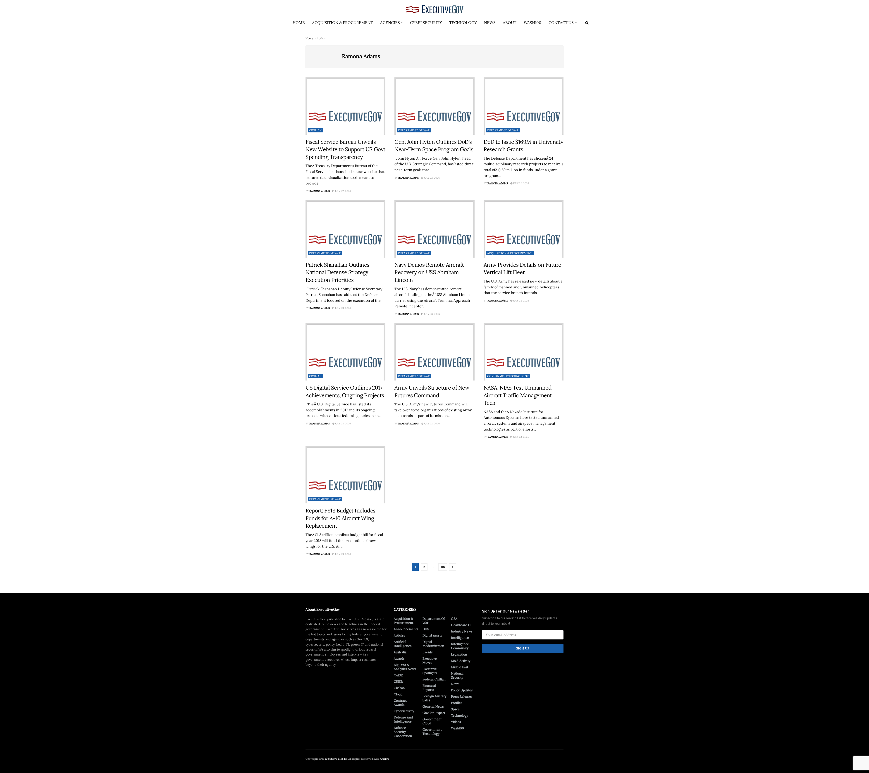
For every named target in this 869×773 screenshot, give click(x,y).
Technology (463, 22)
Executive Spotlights (430, 671)
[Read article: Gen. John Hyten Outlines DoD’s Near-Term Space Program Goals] (434, 106)
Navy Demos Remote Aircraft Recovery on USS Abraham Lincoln (429, 272)
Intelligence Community (460, 646)
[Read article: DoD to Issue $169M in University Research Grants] (523, 106)
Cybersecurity (426, 22)
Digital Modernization (433, 644)
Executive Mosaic (336, 758)
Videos (456, 722)
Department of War (414, 130)
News (490, 22)
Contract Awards (400, 703)
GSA (454, 619)
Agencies (390, 22)
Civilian (315, 130)
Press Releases (461, 696)
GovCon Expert (434, 713)
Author (321, 38)
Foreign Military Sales (434, 698)
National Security (457, 675)
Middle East (459, 667)
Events (427, 652)
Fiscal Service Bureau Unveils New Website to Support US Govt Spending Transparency (345, 149)
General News (433, 706)
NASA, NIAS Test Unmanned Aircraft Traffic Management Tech (518, 395)
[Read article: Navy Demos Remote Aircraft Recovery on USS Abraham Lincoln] (434, 229)
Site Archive (381, 758)
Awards (399, 658)
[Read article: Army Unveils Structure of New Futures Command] (434, 352)
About (509, 22)
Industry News (461, 631)
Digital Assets (432, 635)
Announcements (406, 629)
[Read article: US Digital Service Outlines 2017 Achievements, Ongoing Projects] (345, 352)
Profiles (456, 703)
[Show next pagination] (452, 567)
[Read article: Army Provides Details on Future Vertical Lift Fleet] (523, 229)
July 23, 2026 (342, 308)
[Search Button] (587, 22)
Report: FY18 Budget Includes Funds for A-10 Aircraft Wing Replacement (340, 518)
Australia (400, 652)
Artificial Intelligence (403, 644)
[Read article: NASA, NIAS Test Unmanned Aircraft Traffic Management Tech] (523, 352)
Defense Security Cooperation (403, 732)
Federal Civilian (434, 679)
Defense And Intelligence (403, 719)
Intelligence (460, 638)
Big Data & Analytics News (405, 667)
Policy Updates (462, 690)
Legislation (459, 654)
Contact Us (561, 22)
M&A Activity (460, 661)
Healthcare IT (461, 625)
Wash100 (532, 22)
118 (443, 567)
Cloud (398, 694)
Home (299, 22)
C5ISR (398, 682)
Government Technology (508, 376)
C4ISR (398, 675)
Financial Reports (429, 688)
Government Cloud (432, 721)
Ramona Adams (319, 191)
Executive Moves (430, 660)
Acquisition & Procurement (342, 22)
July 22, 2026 (342, 191)
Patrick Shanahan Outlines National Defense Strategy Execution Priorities (337, 272)
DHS (426, 629)
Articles (399, 635)
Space (455, 709)
